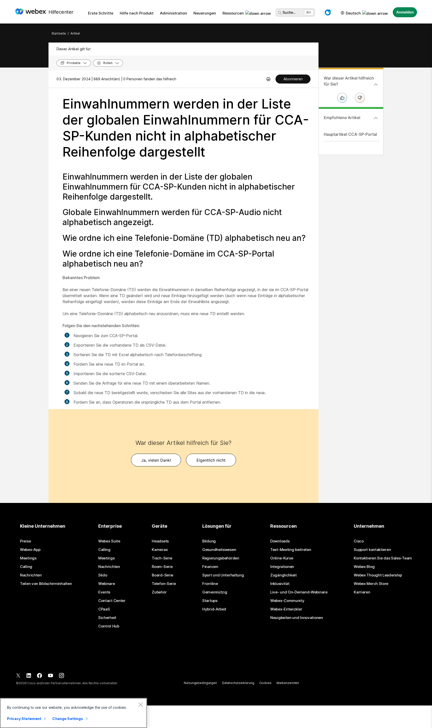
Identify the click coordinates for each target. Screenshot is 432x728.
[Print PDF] (268, 79)
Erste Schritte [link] (100, 13)
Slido (102, 575)
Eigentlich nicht (211, 460)
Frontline (210, 583)
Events (104, 592)
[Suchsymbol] (280, 13)
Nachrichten (31, 575)
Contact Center (112, 600)
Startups (210, 600)
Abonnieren (293, 79)
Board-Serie (162, 575)
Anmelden (405, 12)
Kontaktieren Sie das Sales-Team (383, 558)
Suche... (289, 12)
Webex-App (30, 549)
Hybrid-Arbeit (214, 609)
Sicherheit (107, 617)
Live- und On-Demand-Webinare (299, 592)
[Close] (140, 704)
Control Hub (108, 626)
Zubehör (159, 592)
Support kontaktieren (372, 549)
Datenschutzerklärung (238, 683)
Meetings (28, 558)
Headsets (160, 541)
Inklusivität (279, 583)
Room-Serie (162, 566)
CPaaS (104, 609)
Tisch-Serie (162, 558)
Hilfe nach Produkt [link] (137, 13)
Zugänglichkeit (283, 575)
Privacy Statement (24, 718)
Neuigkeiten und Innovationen (296, 617)
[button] (327, 12)
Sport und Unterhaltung (223, 575)
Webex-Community (287, 600)
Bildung (209, 541)
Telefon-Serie (164, 583)
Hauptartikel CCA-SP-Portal (350, 134)
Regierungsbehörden (220, 558)
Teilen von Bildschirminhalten (46, 583)
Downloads (280, 541)
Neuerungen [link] (205, 13)
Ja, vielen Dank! (156, 460)
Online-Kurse (281, 558)
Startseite (59, 33)
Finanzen (210, 566)
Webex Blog (364, 566)
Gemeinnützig (214, 592)
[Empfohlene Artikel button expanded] (375, 118)
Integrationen (282, 566)
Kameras (160, 549)
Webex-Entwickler (286, 609)
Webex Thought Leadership (378, 575)
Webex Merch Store (371, 583)
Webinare (106, 583)
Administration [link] (173, 13)
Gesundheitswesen (219, 549)
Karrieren (362, 592)
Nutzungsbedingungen (200, 683)
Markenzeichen (287, 683)
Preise (25, 541)
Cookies (265, 683)
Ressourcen (233, 13)
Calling (26, 566)
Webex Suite (109, 541)
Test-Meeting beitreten (290, 549)
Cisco (359, 541)
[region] (73, 713)
